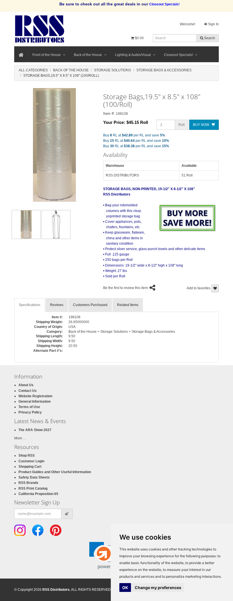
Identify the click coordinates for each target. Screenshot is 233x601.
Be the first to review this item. (126, 288)
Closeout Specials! (178, 55)
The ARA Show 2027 (34, 430)
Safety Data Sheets (34, 477)
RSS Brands (28, 483)
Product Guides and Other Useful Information (54, 472)
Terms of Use (29, 407)
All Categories (33, 70)
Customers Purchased (90, 305)
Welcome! (187, 24)
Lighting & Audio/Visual (133, 55)
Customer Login (31, 461)
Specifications (29, 305)
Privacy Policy (30, 412)
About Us (26, 385)
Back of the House (88, 55)
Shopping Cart (29, 467)
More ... (20, 438)
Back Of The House (71, 70)
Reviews (56, 305)
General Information (34, 402)
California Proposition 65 (38, 494)
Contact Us (27, 391)
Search (209, 38)
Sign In (213, 24)
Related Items (127, 305)
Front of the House (46, 55)
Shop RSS (26, 455)
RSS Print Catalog (32, 488)
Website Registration (35, 396)
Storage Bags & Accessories (164, 70)
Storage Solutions (112, 70)
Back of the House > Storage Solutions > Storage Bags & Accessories (121, 332)
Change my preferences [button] (158, 587)
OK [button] (125, 587)
